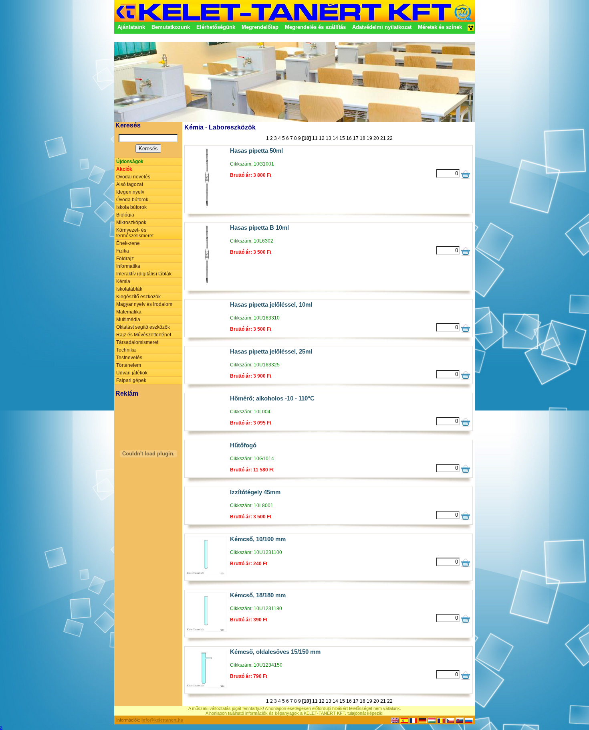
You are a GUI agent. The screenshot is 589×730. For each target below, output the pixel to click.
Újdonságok (129, 161)
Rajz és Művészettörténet (143, 335)
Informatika (128, 266)
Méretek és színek (440, 27)
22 (390, 138)
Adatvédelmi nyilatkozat (381, 27)
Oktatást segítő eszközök (143, 327)
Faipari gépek (131, 380)
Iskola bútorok (131, 207)
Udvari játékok (131, 373)
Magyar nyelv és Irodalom (144, 304)
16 (349, 138)
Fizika (122, 251)
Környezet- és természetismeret (134, 233)
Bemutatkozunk (170, 27)
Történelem (128, 365)
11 (315, 138)
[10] (306, 138)
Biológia (125, 215)
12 (322, 138)
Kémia (123, 281)
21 (383, 138)
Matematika (128, 312)
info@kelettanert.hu (162, 720)
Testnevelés (129, 357)
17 (356, 138)
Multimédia (128, 319)
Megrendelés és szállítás (315, 27)
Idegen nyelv (130, 192)
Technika (126, 350)
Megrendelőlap (260, 27)
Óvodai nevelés (133, 177)
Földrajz (125, 258)
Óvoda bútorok (132, 199)
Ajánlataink (131, 27)
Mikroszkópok (131, 222)
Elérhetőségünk (215, 27)
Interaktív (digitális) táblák (143, 274)
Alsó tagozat (129, 184)
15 (342, 138)
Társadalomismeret (137, 342)
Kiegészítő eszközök (138, 296)
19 (369, 138)
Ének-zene (128, 243)
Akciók (124, 169)
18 (362, 138)
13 (328, 138)
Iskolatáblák (129, 289)
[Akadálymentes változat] (471, 30)
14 (335, 138)
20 (376, 138)
